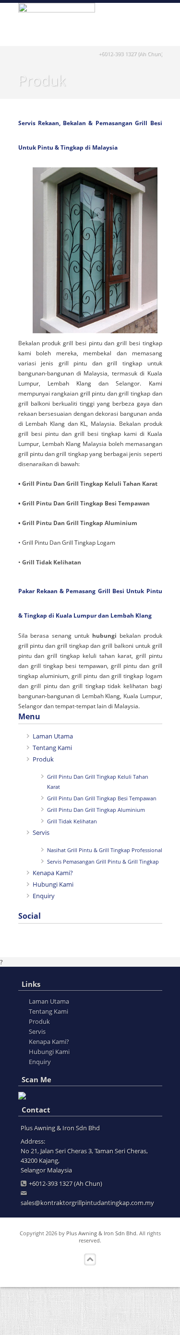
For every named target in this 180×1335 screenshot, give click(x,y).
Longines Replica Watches (36, 1311)
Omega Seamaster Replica (37, 1292)
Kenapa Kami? (53, 872)
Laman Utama (53, 736)
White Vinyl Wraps (101, 1311)
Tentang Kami (52, 747)
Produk (43, 759)
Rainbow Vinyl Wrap (82, 1320)
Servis (41, 832)
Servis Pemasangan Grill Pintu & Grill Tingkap (103, 861)
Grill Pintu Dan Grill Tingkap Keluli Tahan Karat (89, 484)
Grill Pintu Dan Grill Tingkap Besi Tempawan (86, 503)
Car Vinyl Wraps (22, 1330)
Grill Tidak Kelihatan (51, 562)
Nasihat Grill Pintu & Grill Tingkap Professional (104, 850)
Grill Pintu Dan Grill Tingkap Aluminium (79, 523)
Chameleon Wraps (26, 1320)
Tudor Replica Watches (122, 1301)
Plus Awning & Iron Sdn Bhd (101, 1233)
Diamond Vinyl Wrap (141, 1320)
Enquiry (44, 895)
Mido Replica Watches (57, 1301)
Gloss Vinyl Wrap (152, 1311)
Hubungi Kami (53, 884)
